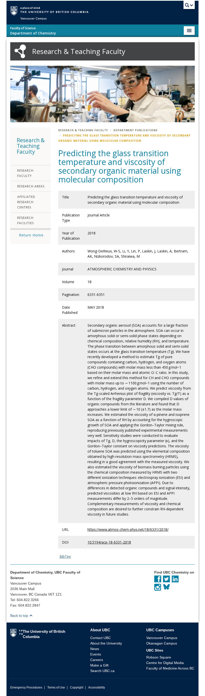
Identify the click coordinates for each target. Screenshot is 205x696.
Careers (96, 660)
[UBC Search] (189, 6)
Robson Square (158, 657)
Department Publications (136, 130)
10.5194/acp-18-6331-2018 (109, 542)
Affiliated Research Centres (26, 202)
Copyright (76, 687)
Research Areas (30, 186)
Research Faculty (25, 173)
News (94, 649)
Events (95, 654)
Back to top (19, 616)
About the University (106, 643)
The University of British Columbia (110, 10)
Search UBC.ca (102, 671)
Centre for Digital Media (165, 663)
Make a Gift (99, 665)
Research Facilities (25, 220)
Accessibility (96, 687)
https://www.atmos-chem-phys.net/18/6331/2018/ (128, 529)
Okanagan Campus (161, 643)
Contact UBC (100, 638)
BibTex (65, 556)
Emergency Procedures (26, 687)
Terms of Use (56, 687)
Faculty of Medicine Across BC (170, 668)
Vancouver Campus (161, 638)
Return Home (31, 235)
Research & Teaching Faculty (83, 130)
